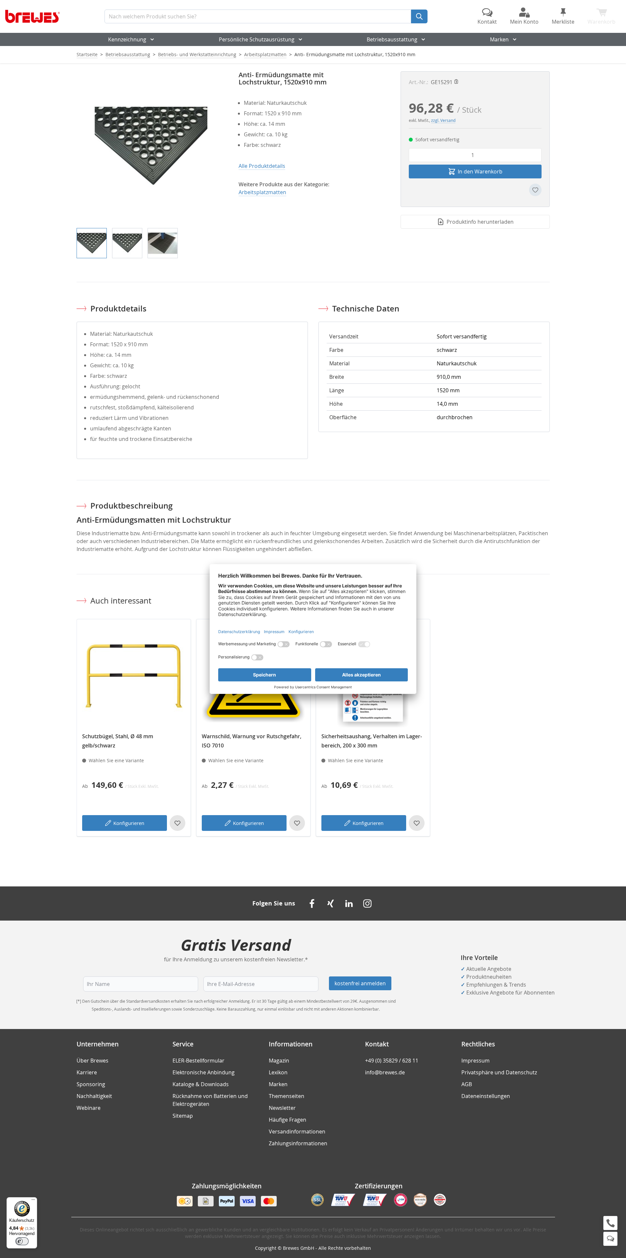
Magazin (279, 1060)
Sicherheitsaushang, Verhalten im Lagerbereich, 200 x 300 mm (371, 741)
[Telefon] (610, 1223)
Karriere (87, 1072)
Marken (499, 39)
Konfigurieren (128, 823)
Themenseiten (286, 1096)
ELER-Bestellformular (198, 1060)
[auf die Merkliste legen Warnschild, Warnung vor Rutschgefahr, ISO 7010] (297, 823)
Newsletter (282, 1107)
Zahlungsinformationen (298, 1143)
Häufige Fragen (287, 1119)
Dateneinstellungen (485, 1096)
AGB (466, 1084)
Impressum (475, 1060)
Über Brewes (92, 1060)
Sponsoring (91, 1084)
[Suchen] (419, 16)
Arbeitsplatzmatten (265, 54)
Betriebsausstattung (392, 39)
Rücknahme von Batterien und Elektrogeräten (210, 1100)
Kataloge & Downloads (201, 1084)
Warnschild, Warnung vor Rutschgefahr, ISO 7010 (251, 741)
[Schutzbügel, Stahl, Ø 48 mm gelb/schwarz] (133, 676)
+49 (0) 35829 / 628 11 (391, 1060)
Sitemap (183, 1115)
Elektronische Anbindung (204, 1072)
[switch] (22, 1241)
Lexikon (278, 1072)
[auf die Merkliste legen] (535, 190)
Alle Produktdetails (262, 166)
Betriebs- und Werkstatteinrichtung (197, 54)
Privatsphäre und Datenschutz (499, 1072)
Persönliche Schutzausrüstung (256, 39)
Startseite (87, 54)
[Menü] (33, 1201)
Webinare (89, 1107)
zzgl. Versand (443, 120)
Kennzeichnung (127, 39)
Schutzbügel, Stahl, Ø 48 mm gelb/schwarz (117, 741)
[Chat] (610, 1239)
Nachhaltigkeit (94, 1096)
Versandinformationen (297, 1131)
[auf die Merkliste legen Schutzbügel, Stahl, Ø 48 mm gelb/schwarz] (177, 823)
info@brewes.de (385, 1072)
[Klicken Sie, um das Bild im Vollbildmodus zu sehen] (151, 145)
